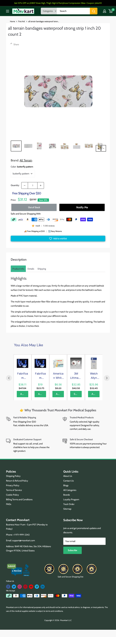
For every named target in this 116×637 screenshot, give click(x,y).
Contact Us (68, 480)
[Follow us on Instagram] (20, 587)
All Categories (69, 490)
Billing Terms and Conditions (19, 499)
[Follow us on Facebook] (8, 587)
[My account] (104, 11)
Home (12, 21)
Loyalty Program (71, 499)
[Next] (107, 378)
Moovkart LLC (66, 620)
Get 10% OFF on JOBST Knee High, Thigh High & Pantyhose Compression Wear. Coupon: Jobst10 (58, 3)
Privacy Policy (12, 485)
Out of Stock (34, 207)
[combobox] (73, 11)
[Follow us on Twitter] (14, 587)
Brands (66, 494)
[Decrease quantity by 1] (24, 185)
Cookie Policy (12, 494)
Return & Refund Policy (17, 480)
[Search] (93, 11)
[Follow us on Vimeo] (37, 587)
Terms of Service (14, 490)
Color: (22, 166)
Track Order (68, 504)
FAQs (8, 504)
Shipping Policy (13, 476)
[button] (58, 238)
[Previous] (9, 378)
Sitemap (67, 509)
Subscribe (72, 550)
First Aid (21, 21)
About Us (67, 476)
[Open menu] (7, 11)
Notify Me (82, 207)
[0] (111, 11)
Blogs (65, 485)
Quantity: (15, 185)
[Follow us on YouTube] (31, 587)
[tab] (18, 268)
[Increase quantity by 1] (40, 185)
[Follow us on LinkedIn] (42, 587)
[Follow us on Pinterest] (25, 587)
